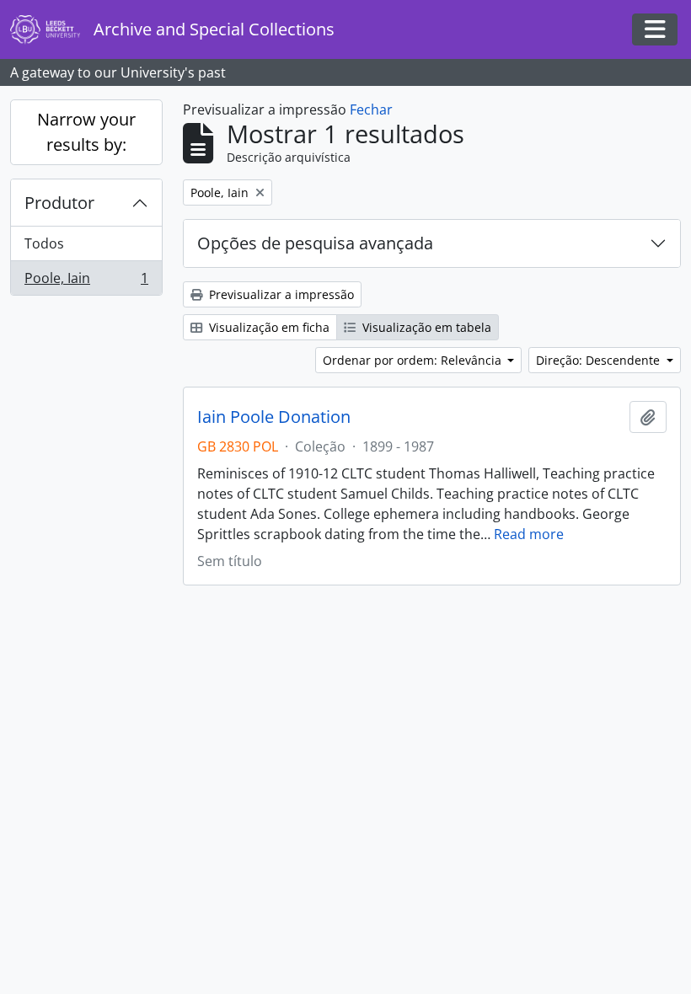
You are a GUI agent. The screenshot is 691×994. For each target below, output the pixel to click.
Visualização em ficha (267, 327)
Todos (44, 243)
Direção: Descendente (599, 360)
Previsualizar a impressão (280, 294)
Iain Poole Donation (274, 417)
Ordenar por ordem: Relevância (414, 360)
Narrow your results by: (86, 132)
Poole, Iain (86, 282)
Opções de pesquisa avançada (315, 243)
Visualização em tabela (425, 327)
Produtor (59, 202)
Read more (529, 534)
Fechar (371, 109)
